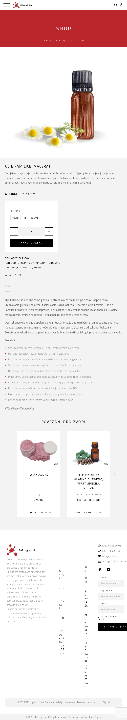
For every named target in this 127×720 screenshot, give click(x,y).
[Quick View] (56, 464)
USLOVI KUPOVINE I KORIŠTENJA (61, 643)
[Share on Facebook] (15, 276)
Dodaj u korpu (31, 243)
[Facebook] (100, 569)
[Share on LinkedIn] (24, 276)
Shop (55, 41)
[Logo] (22, 5)
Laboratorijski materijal (86, 664)
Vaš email (102, 603)
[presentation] (12, 473)
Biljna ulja (27, 263)
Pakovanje (15, 210)
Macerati (41, 263)
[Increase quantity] (49, 231)
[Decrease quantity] (14, 231)
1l (30, 267)
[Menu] (6, 5)
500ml (38, 267)
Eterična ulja (86, 624)
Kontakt (61, 604)
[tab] (7, 288)
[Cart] (122, 5)
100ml (24, 267)
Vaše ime (102, 577)
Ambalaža (86, 598)
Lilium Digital (103, 702)
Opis (7, 286)
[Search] (115, 5)
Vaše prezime (105, 590)
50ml (95, 494)
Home (45, 41)
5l (100, 494)
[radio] (15, 217)
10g (38, 494)
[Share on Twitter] (20, 276)
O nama (62, 574)
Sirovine (54, 263)
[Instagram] (108, 569)
